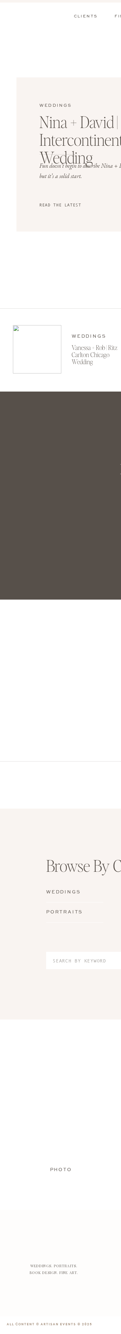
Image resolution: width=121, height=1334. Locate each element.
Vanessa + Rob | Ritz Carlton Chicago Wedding (94, 354)
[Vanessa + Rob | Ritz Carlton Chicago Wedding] (37, 349)
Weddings (55, 106)
